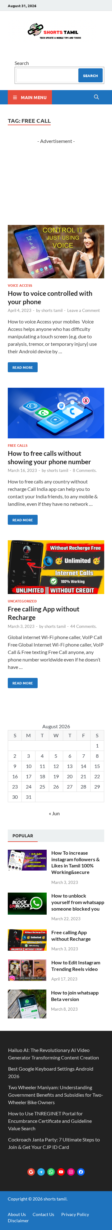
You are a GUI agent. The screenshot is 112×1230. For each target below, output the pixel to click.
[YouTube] (61, 1172)
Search (22, 63)
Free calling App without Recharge (71, 935)
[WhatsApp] (51, 1172)
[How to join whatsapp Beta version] (27, 993)
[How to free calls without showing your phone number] (56, 414)
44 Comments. (83, 626)
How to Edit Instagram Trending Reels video (75, 965)
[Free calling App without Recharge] (56, 568)
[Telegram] (41, 1172)
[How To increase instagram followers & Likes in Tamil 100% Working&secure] (27, 853)
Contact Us (43, 1214)
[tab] (23, 836)
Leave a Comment (83, 310)
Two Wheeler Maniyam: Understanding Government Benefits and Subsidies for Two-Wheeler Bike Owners (55, 1094)
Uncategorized (22, 600)
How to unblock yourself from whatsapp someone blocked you (77, 902)
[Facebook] (81, 1172)
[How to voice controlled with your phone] (56, 252)
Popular (22, 835)
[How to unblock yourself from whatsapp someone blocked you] (27, 896)
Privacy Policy (75, 1214)
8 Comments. (85, 470)
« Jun (54, 813)
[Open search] (96, 97)
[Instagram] (71, 1172)
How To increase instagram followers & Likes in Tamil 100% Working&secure (75, 862)
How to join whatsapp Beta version (75, 996)
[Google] (31, 1172)
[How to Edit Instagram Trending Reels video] (27, 963)
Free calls (17, 445)
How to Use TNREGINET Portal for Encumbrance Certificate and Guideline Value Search (50, 1120)
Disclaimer (18, 1220)
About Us (17, 1214)
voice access (20, 285)
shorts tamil (52, 310)
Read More (20, 366)
